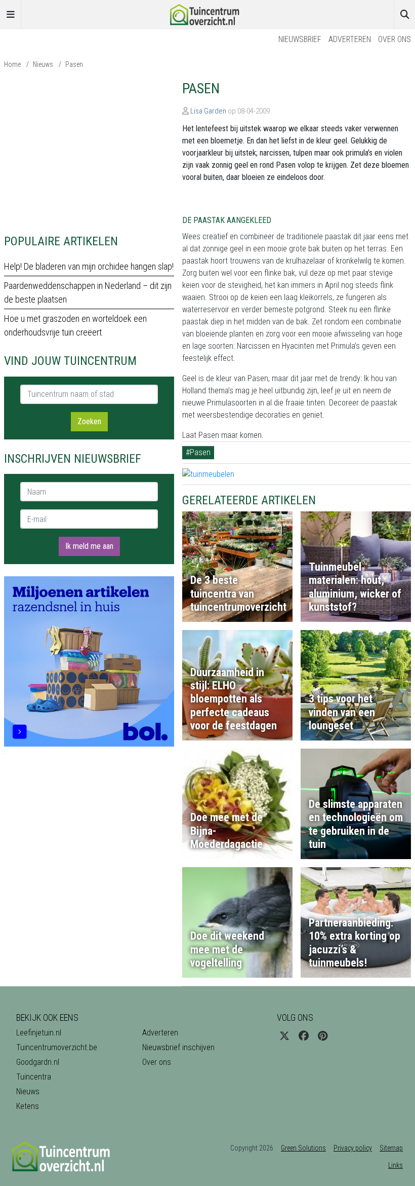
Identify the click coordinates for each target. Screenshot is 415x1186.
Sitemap (391, 1148)
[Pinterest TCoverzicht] (322, 1036)
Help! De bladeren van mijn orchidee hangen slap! (89, 266)
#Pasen (198, 452)
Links (395, 1165)
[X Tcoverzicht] (284, 1036)
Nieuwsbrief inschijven (178, 1047)
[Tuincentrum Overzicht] (207, 14)
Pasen (74, 64)
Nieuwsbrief (299, 39)
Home (12, 64)
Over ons (394, 39)
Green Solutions (303, 1148)
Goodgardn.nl (37, 1062)
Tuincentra (33, 1077)
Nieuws (43, 64)
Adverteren (349, 39)
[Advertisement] (89, 151)
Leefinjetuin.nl (38, 1032)
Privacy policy (353, 1148)
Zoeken (89, 421)
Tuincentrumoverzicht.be (56, 1047)
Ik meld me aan (89, 546)
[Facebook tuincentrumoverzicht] (303, 1036)
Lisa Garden (208, 111)
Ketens (27, 1106)
